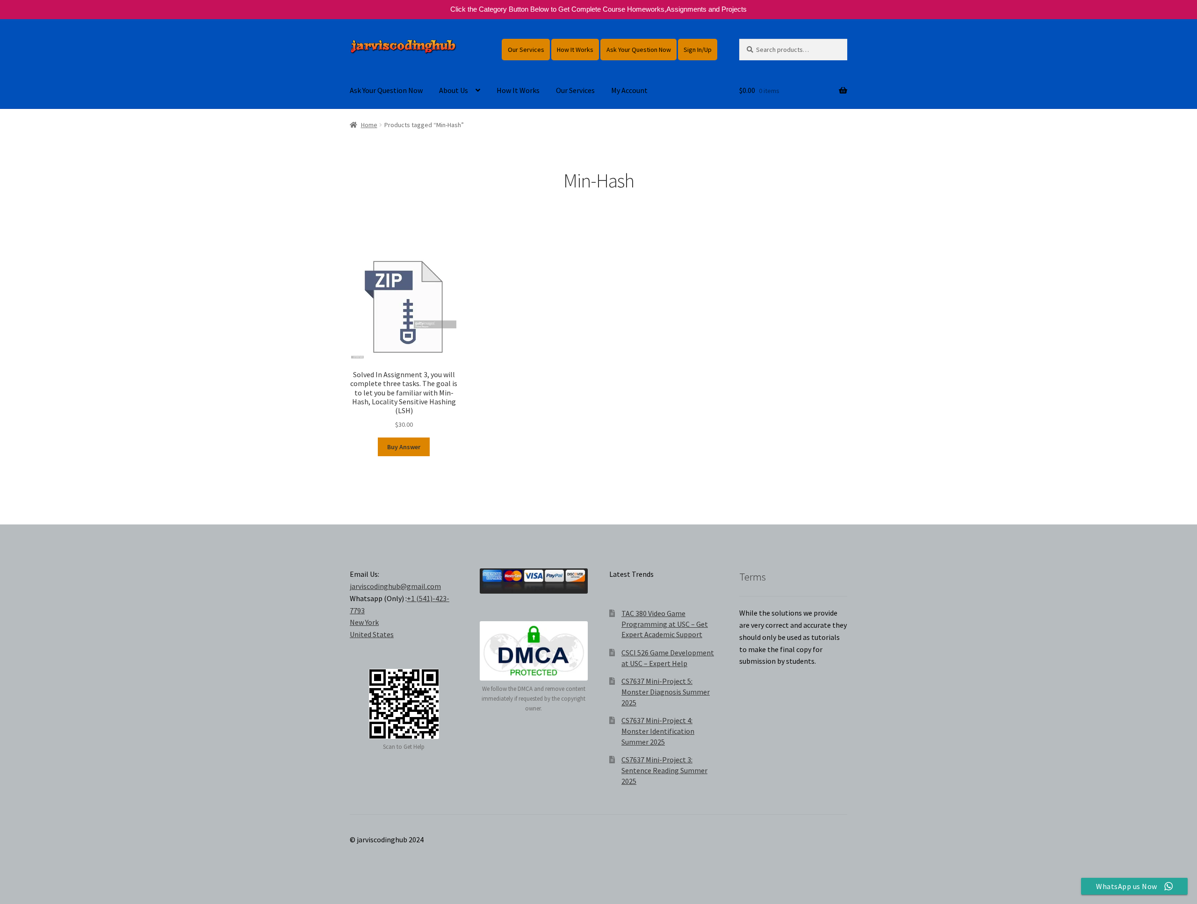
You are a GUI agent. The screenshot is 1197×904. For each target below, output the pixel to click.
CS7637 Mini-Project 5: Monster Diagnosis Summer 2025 (665, 691)
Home (369, 125)
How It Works (575, 49)
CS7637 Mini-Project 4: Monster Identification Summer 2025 (657, 731)
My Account (629, 90)
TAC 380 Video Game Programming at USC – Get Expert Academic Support (664, 624)
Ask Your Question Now (638, 49)
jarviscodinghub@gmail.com (395, 586)
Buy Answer (403, 447)
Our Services (526, 49)
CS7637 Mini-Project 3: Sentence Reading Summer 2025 (664, 770)
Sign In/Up (698, 49)
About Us (453, 90)
